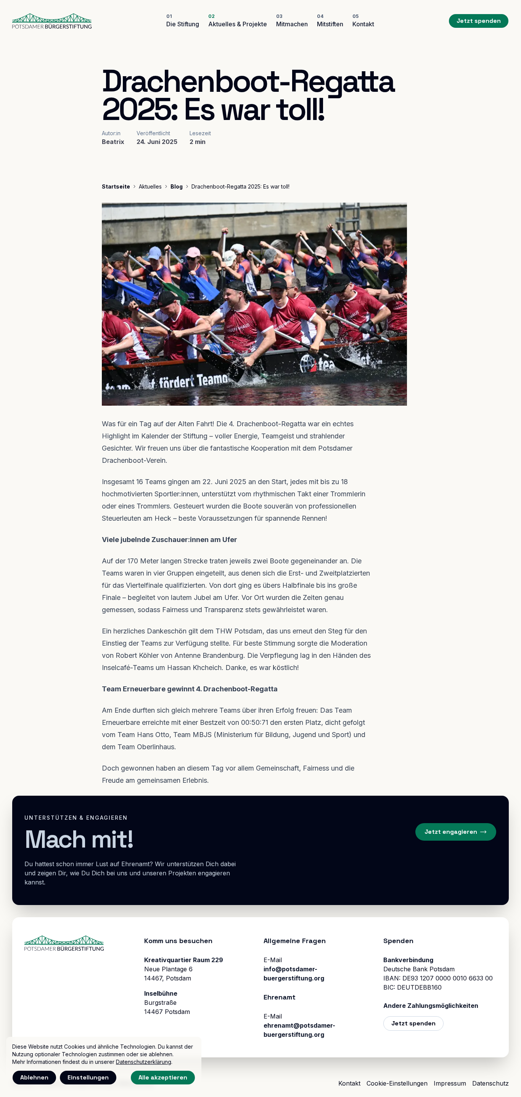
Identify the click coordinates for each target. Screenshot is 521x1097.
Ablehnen (34, 1077)
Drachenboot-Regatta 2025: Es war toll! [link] (240, 186)
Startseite (116, 186)
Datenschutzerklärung (143, 1062)
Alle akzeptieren (162, 1077)
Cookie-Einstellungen (397, 1083)
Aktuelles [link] (150, 186)
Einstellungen (88, 1077)
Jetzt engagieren (451, 832)
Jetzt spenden (479, 21)
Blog (176, 186)
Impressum (450, 1083)
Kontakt (349, 1083)
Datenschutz (490, 1083)
